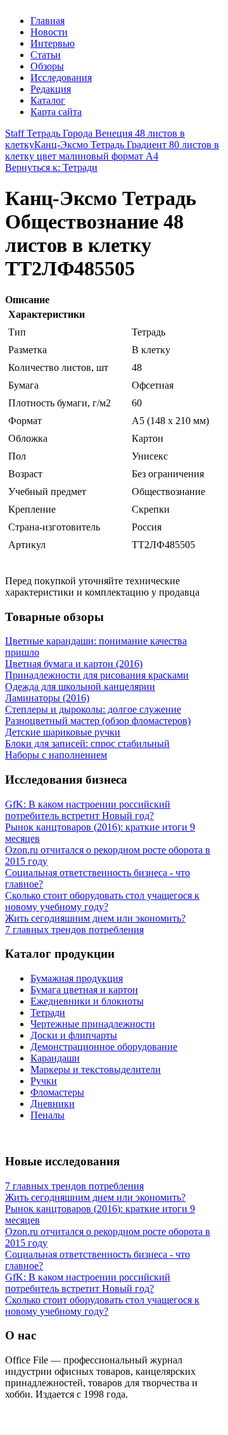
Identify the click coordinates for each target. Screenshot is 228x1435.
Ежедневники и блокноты (87, 1001)
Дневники (52, 1103)
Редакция (50, 89)
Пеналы (47, 1115)
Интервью (52, 43)
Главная (47, 20)
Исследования (61, 77)
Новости (49, 32)
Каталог (47, 100)
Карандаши (55, 1058)
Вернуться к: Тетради (51, 167)
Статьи (45, 54)
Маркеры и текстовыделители (95, 1069)
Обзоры (47, 66)
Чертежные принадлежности (92, 1023)
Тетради (47, 1012)
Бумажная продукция (76, 978)
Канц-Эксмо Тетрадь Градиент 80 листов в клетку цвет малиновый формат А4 (112, 150)
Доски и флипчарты (73, 1035)
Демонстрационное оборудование (103, 1046)
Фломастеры (57, 1092)
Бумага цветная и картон (84, 989)
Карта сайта (56, 111)
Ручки (43, 1080)
